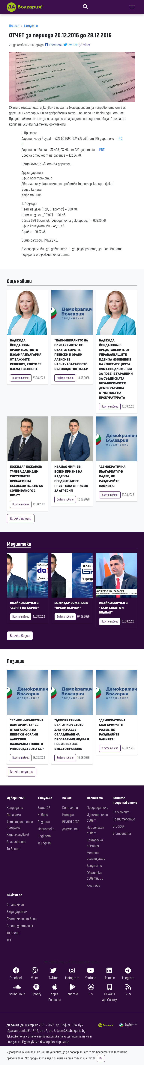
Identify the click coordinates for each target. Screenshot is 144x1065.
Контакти (70, 807)
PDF (101, 149)
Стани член (15, 904)
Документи (70, 829)
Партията (95, 798)
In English (44, 843)
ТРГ (9, 940)
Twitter (72, 45)
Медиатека (19, 544)
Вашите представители (125, 800)
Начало (14, 26)
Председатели (97, 807)
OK (100, 1058)
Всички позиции (21, 772)
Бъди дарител (17, 911)
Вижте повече (20, 378)
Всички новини (20, 518)
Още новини (19, 281)
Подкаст (44, 836)
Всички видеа (20, 635)
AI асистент (16, 841)
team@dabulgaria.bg (71, 1030)
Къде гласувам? (18, 834)
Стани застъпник (20, 926)
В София (118, 826)
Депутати (94, 865)
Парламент (121, 812)
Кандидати (15, 807)
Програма (14, 814)
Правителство (124, 819)
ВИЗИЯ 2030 (70, 822)
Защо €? (44, 807)
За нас (67, 798)
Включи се (14, 895)
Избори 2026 (16, 798)
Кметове (93, 885)
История (68, 814)
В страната (122, 833)
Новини (43, 814)
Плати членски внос (22, 918)
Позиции (15, 661)
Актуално (31, 26)
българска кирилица (54, 1042)
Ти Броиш (13, 848)
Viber (86, 45)
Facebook (55, 45)
